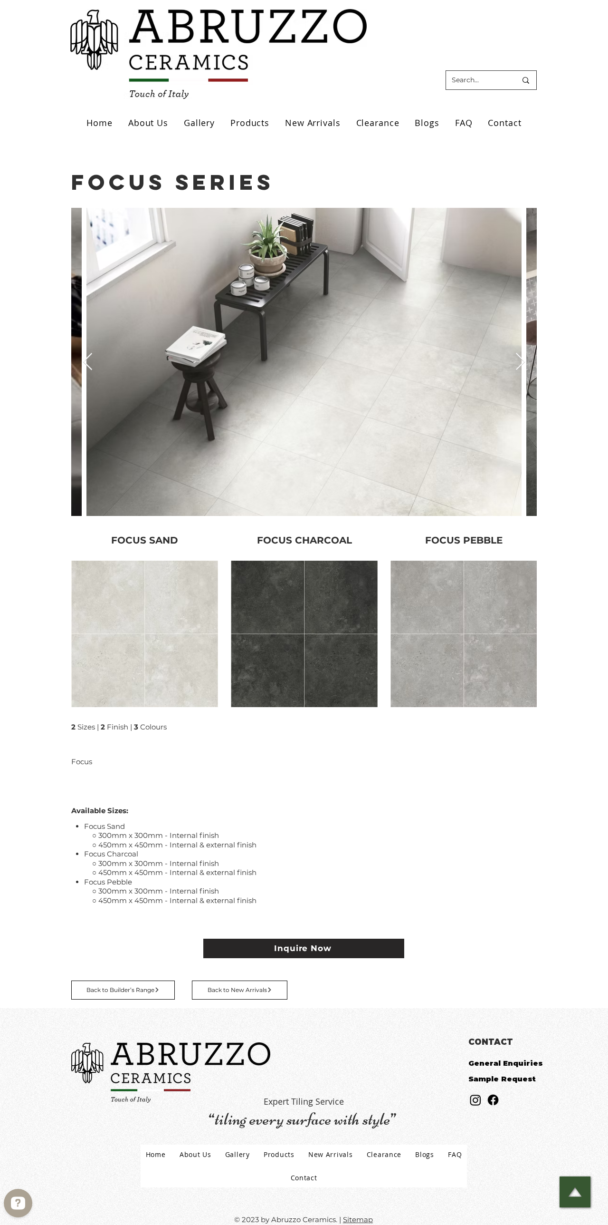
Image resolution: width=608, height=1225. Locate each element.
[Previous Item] (87, 362)
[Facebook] (493, 1100)
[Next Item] (520, 362)
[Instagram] (475, 1100)
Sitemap (358, 1219)
